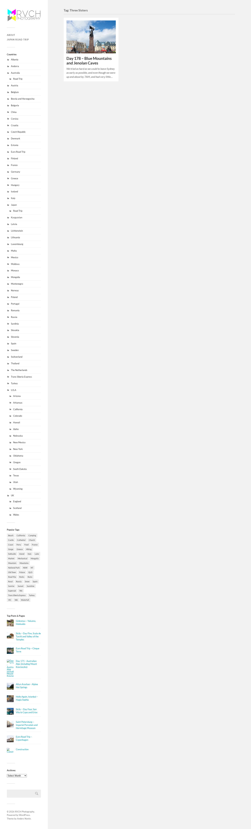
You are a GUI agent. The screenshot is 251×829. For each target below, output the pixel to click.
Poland (14, 297)
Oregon (16, 462)
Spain (13, 343)
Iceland (14, 191)
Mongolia (15, 277)
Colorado (17, 415)
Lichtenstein (17, 230)
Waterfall (25, 600)
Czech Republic (18, 131)
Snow (27, 581)
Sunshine (30, 586)
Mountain (12, 563)
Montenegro (17, 283)
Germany (15, 171)
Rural (10, 581)
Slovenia (15, 336)
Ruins (30, 577)
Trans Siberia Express (21, 376)
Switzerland (16, 356)
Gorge (10, 549)
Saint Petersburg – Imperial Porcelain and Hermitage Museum (27, 725)
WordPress (24, 815)
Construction (22, 749)
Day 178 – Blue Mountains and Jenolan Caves (89, 60)
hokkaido (12, 554)
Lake (37, 554)
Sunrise (11, 586)
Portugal (15, 303)
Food (26, 545)
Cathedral (21, 540)
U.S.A (13, 390)
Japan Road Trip (18, 39)
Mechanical (22, 558)
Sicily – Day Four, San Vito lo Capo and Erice (26, 711)
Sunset (20, 586)
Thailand (15, 363)
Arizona (17, 396)
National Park (14, 568)
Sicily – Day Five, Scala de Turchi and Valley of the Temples (28, 636)
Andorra (15, 66)
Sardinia (15, 323)
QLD (30, 572)
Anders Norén (24, 818)
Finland (14, 158)
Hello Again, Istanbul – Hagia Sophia (27, 698)
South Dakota (20, 469)
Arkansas (17, 402)
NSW (25, 568)
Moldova (15, 264)
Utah (15, 482)
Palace (22, 572)
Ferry (19, 545)
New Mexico (19, 442)
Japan (14, 204)
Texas (16, 475)
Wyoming (18, 488)
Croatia (14, 125)
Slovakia (15, 330)
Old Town (12, 572)
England (17, 501)
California (18, 409)
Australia (15, 72)
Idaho (16, 429)
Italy (13, 198)
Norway (15, 290)
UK (12, 495)
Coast (10, 545)
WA (16, 600)
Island (21, 554)
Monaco (15, 270)
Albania (14, 59)
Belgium (15, 92)
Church (32, 540)
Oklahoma (18, 455)
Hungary (15, 185)
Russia (14, 317)
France (14, 165)
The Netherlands (19, 370)
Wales (16, 514)
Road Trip (17, 78)
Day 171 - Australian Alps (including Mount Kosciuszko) (26, 664)
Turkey (14, 383)
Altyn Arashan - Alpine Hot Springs (27, 686)
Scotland (17, 508)
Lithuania (15, 237)
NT (32, 568)
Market (11, 558)
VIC (9, 600)
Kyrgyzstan (16, 217)
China (14, 112)
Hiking (29, 549)
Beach (10, 535)
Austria (14, 85)
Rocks (21, 577)
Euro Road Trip (18, 151)
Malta (14, 250)
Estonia (14, 145)
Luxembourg (17, 244)
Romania (15, 310)
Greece (14, 178)
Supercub (12, 591)
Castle (11, 540)
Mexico (14, 257)
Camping (32, 535)
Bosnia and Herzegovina (22, 98)
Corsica (14, 118)
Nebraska (18, 435)
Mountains (24, 563)
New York (18, 449)
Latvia (14, 224)
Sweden (15, 350)
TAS (20, 591)
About (11, 35)
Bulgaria (15, 105)
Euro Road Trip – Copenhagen (24, 738)
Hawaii (16, 422)
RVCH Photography (24, 811)
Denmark (15, 138)
